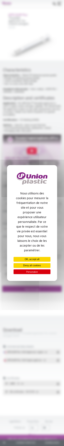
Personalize (32, 272)
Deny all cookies (32, 265)
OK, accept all (32, 259)
